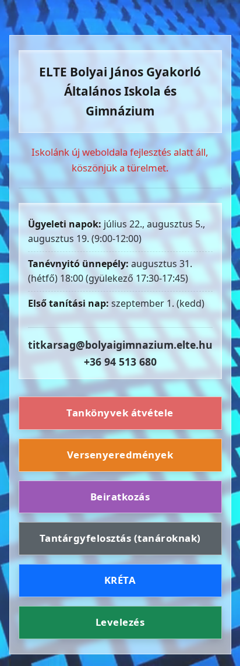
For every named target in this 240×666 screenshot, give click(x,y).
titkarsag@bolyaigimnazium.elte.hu (120, 345)
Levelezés (120, 622)
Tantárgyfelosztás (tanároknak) (120, 538)
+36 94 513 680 (120, 362)
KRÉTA (120, 580)
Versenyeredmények (120, 454)
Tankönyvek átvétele (120, 412)
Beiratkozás (120, 496)
